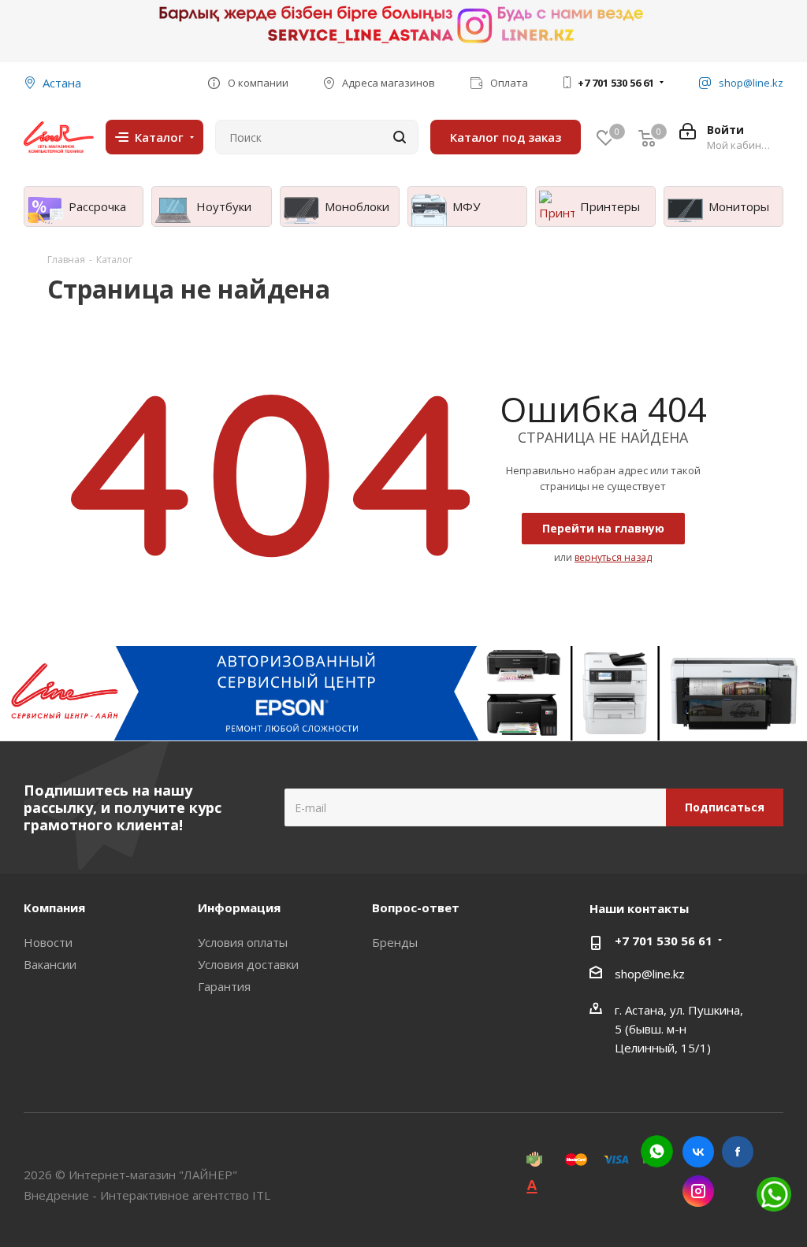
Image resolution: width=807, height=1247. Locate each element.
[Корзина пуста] (647, 137)
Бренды (395, 942)
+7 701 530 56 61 (616, 83)
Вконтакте (698, 1151)
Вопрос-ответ (415, 907)
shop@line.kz (650, 974)
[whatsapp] (657, 1151)
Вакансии (50, 964)
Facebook (737, 1151)
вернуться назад (613, 557)
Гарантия (224, 986)
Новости (48, 942)
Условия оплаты (243, 942)
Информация (239, 907)
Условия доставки (248, 964)
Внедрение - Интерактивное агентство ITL (147, 1195)
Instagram (698, 1191)
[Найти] (399, 137)
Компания (54, 907)
